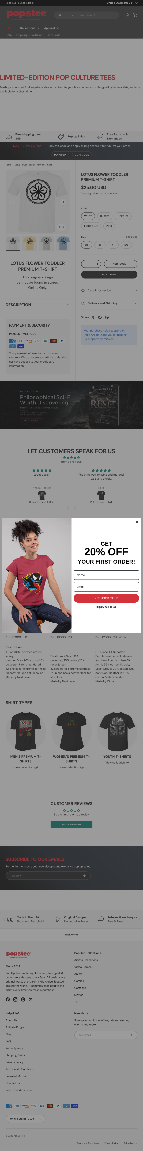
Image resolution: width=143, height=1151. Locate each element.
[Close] (137, 522)
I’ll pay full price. (106, 607)
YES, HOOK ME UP (106, 598)
